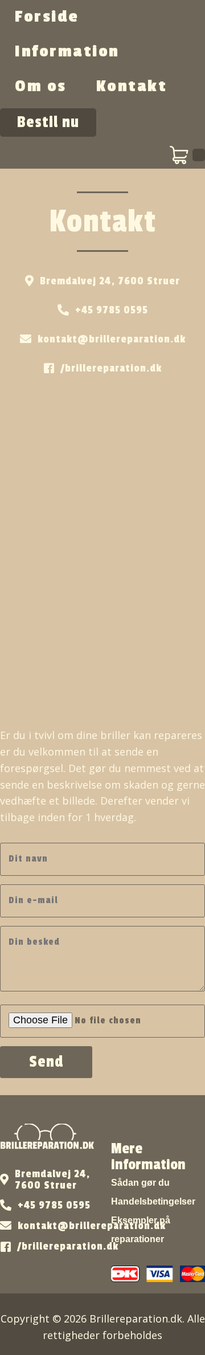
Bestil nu (48, 122)
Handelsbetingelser (153, 1201)
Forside (47, 16)
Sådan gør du (140, 1182)
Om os (41, 86)
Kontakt (131, 86)
